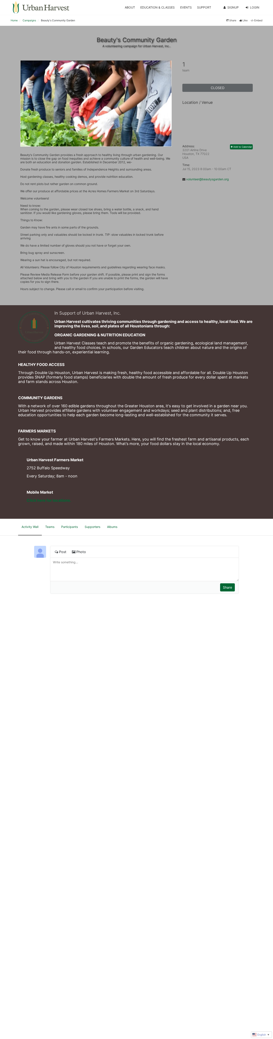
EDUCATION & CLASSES (157, 7)
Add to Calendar (242, 146)
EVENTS (186, 7)
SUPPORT (204, 7)
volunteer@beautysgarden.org (207, 179)
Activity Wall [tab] (30, 527)
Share (232, 20)
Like (245, 20)
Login (254, 7)
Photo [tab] (81, 552)
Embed (258, 20)
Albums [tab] (112, 527)
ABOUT (130, 7)
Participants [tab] (69, 527)
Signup (233, 7)
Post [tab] (62, 552)
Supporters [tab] (92, 527)
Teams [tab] (49, 527)
